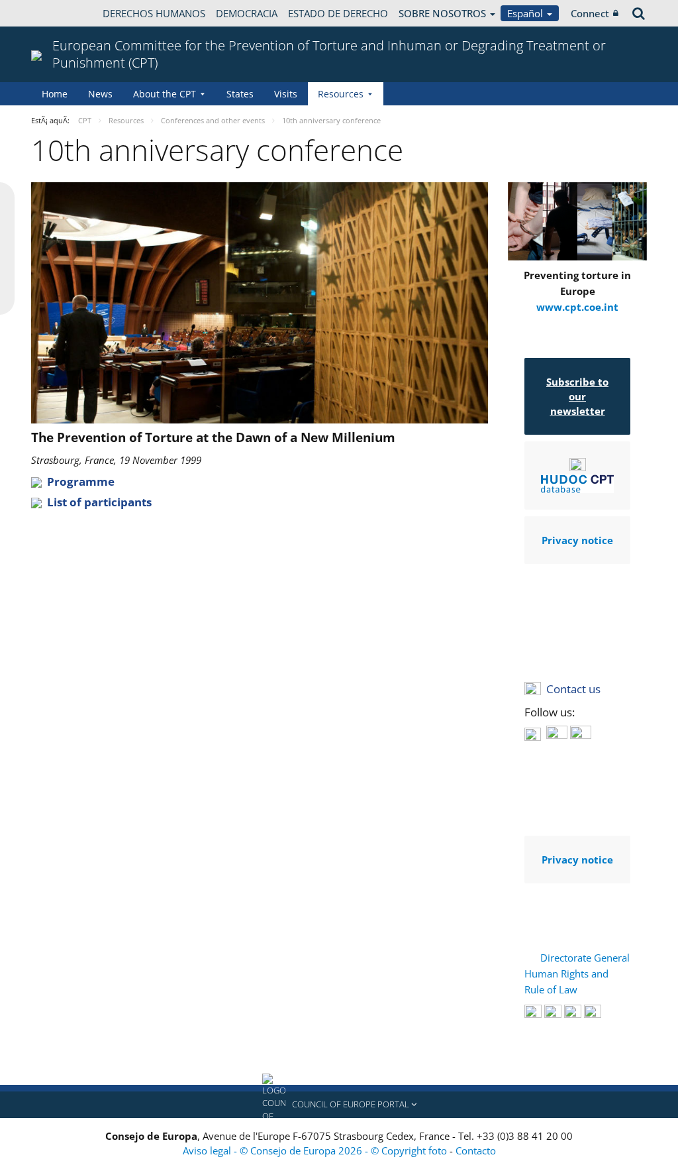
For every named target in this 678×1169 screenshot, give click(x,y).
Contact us (573, 688)
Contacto (476, 1150)
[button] (339, 1104)
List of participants (99, 502)
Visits (285, 93)
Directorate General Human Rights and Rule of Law (577, 973)
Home (55, 93)
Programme (81, 481)
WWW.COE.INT (64, 13)
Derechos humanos (154, 13)
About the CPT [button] (164, 93)
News (100, 93)
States (240, 93)
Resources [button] (340, 93)
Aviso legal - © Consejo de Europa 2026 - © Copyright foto (316, 1150)
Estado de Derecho (338, 13)
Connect (590, 13)
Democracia (246, 13)
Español (526, 13)
